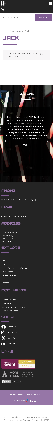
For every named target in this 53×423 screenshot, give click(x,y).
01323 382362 (7, 200)
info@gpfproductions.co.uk (13, 216)
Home (5, 31)
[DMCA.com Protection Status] (11, 381)
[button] (5, 141)
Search (43, 17)
